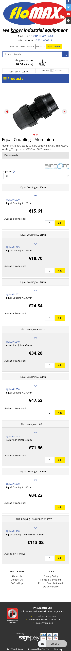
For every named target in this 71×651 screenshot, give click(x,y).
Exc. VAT (58, 70)
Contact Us (40, 46)
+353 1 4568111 (44, 40)
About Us (17, 576)
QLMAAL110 (13, 531)
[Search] (65, 54)
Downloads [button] (11, 155)
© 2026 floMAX (15, 649)
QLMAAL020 (13, 199)
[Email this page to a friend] (68, 14)
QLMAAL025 (13, 247)
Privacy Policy (50, 576)
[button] (52, 645)
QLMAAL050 (13, 389)
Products (14, 78)
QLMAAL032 (13, 294)
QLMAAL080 (13, 483)
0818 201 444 (43, 36)
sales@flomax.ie (44, 622)
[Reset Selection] (14, 171)
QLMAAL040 (13, 341)
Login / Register (54, 46)
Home (12, 46)
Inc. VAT (45, 70)
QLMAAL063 (13, 436)
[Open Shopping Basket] (42, 62)
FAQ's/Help (20, 46)
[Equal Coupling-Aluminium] (35, 111)
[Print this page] (68, 20)
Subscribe (30, 46)
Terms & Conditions (50, 579)
